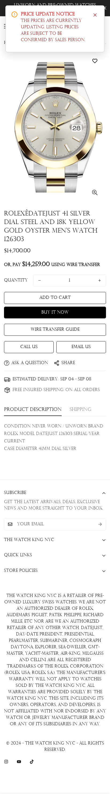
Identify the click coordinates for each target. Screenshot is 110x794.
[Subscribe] (100, 524)
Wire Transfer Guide (55, 329)
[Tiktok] (32, 762)
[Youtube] (19, 762)
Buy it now (55, 312)
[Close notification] (95, 15)
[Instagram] (6, 762)
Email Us (81, 347)
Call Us (29, 347)
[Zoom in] (95, 192)
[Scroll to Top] (100, 765)
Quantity (16, 280)
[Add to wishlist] (95, 61)
